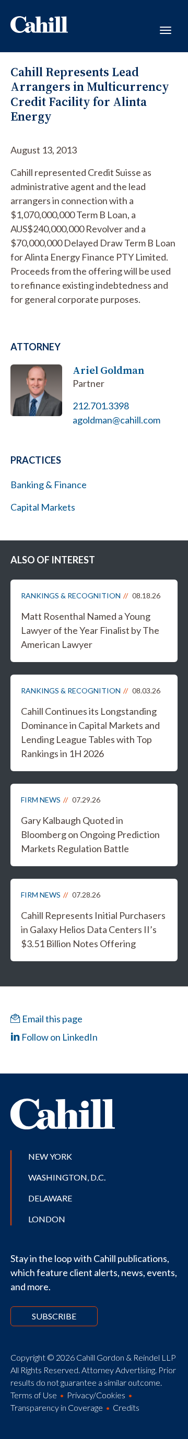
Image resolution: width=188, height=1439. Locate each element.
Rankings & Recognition (71, 595)
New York (50, 1156)
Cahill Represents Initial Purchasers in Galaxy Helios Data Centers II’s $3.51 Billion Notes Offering (93, 929)
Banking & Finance (48, 484)
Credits (126, 1407)
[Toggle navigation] (166, 29)
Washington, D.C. (66, 1177)
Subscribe (54, 1316)
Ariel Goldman (108, 370)
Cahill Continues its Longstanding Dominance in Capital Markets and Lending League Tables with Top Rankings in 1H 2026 (90, 732)
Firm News (41, 799)
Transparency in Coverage (56, 1407)
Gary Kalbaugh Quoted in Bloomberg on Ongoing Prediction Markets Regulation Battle (90, 834)
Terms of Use (33, 1395)
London (46, 1219)
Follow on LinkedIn (59, 1037)
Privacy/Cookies (96, 1395)
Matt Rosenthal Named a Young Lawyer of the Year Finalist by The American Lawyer (90, 630)
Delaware (50, 1198)
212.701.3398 (101, 405)
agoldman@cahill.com (116, 420)
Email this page (51, 1018)
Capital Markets (42, 507)
